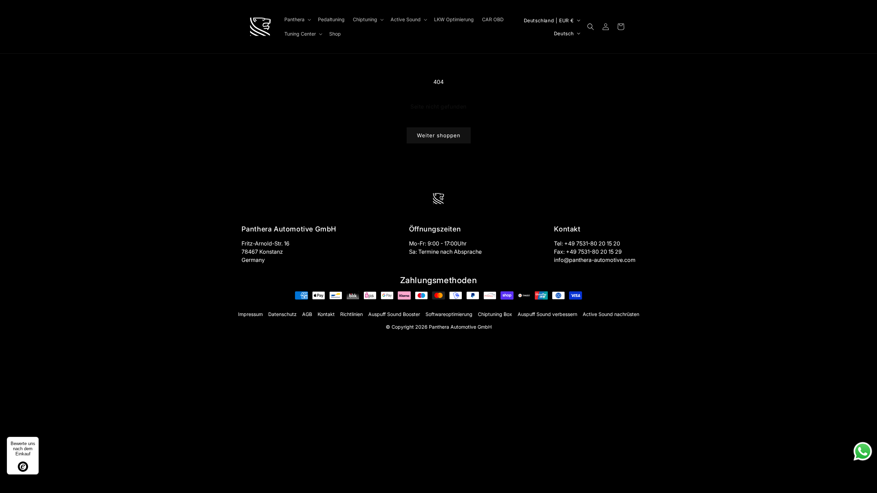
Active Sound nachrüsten (611, 314)
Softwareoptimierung (448, 314)
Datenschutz (282, 314)
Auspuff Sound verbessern (547, 314)
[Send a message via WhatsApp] (863, 451)
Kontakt (326, 314)
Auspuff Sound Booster (394, 314)
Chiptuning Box (495, 314)
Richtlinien (351, 314)
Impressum (250, 314)
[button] (297, 19)
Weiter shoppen (438, 135)
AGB (307, 314)
